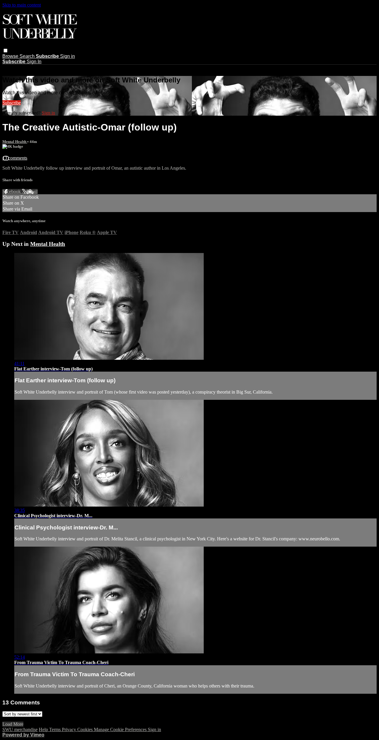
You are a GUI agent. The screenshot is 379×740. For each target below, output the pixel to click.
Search (28, 56)
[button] (5, 50)
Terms (55, 729)
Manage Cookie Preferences (121, 729)
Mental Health (14, 141)
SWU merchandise (20, 729)
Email (32, 191)
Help (44, 729)
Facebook (12, 191)
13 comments (14, 157)
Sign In (34, 61)
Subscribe (11, 102)
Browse (11, 56)
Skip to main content (21, 4)
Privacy (69, 729)
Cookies (85, 729)
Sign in (67, 56)
